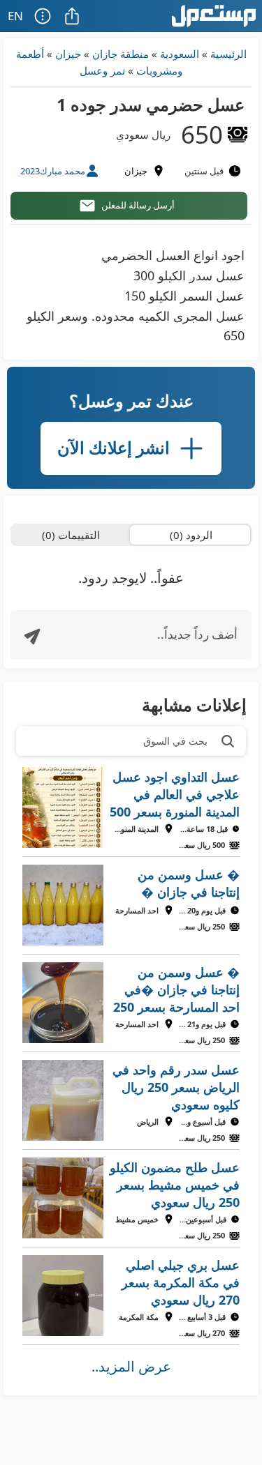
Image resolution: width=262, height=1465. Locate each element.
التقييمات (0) (71, 535)
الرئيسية (228, 54)
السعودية (179, 54)
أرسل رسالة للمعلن (138, 205)
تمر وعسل (102, 70)
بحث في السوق (175, 740)
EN (15, 16)
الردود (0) (191, 535)
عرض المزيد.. (131, 1366)
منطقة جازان (120, 54)
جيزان (68, 54)
